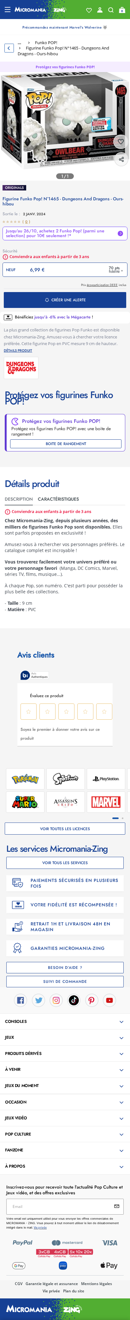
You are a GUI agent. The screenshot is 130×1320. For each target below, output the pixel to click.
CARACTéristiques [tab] (58, 499)
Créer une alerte (68, 300)
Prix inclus (103, 285)
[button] (65, 1022)
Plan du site (73, 1291)
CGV (18, 1283)
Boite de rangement (66, 444)
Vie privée (51, 1291)
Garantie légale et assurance (52, 1283)
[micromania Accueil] (41, 9)
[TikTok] (73, 1000)
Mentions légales (96, 1283)
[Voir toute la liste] (89, 10)
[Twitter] (38, 1000)
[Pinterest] (91, 1000)
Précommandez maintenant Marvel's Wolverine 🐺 (64, 27)
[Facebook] (20, 1000)
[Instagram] (56, 1000)
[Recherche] (111, 11)
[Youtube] (109, 1000)
